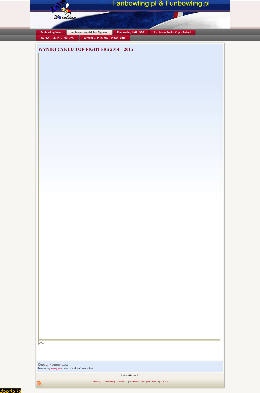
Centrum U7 (122, 381)
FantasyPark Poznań (149, 381)
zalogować (57, 368)
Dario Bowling (109, 381)
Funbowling (96, 381)
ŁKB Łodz (164, 381)
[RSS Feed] (39, 384)
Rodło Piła (134, 381)
